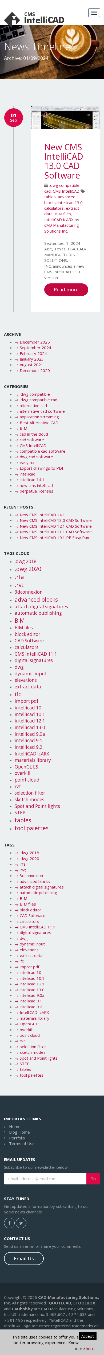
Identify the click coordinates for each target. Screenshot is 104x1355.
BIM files (63, 213)
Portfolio (17, 1138)
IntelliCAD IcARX (59, 219)
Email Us (24, 1258)
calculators (54, 208)
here (90, 1348)
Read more (66, 289)
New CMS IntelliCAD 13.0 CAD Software (63, 161)
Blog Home (19, 1132)
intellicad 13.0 (70, 202)
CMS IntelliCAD (66, 191)
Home (15, 1126)
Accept (87, 1336)
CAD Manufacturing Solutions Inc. (61, 227)
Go (93, 1179)
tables (50, 196)
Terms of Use (22, 1143)
